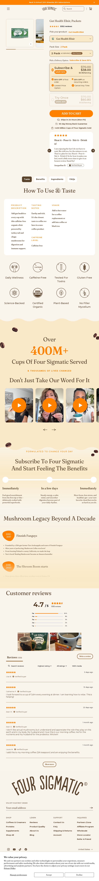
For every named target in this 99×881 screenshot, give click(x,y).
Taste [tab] (27, 179)
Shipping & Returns (62, 831)
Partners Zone (84, 822)
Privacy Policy (10, 868)
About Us (34, 831)
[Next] (93, 150)
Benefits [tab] (40, 179)
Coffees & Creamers (16, 822)
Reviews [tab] (14, 657)
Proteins (10, 826)
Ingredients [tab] (57, 179)
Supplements (12, 831)
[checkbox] (77, 666)
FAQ (55, 826)
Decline (79, 875)
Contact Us (58, 822)
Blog (32, 835)
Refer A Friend (84, 839)
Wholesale (82, 831)
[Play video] (19, 405)
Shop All (10, 835)
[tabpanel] (49, 221)
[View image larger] (30, 44)
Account (57, 835)
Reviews (34, 822)
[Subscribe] (90, 808)
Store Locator (84, 835)
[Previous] (49, 150)
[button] (71, 77)
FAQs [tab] (72, 179)
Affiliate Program (85, 826)
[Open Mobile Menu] (8, 9)
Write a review (85, 656)
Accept (49, 875)
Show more (49, 764)
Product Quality (37, 826)
